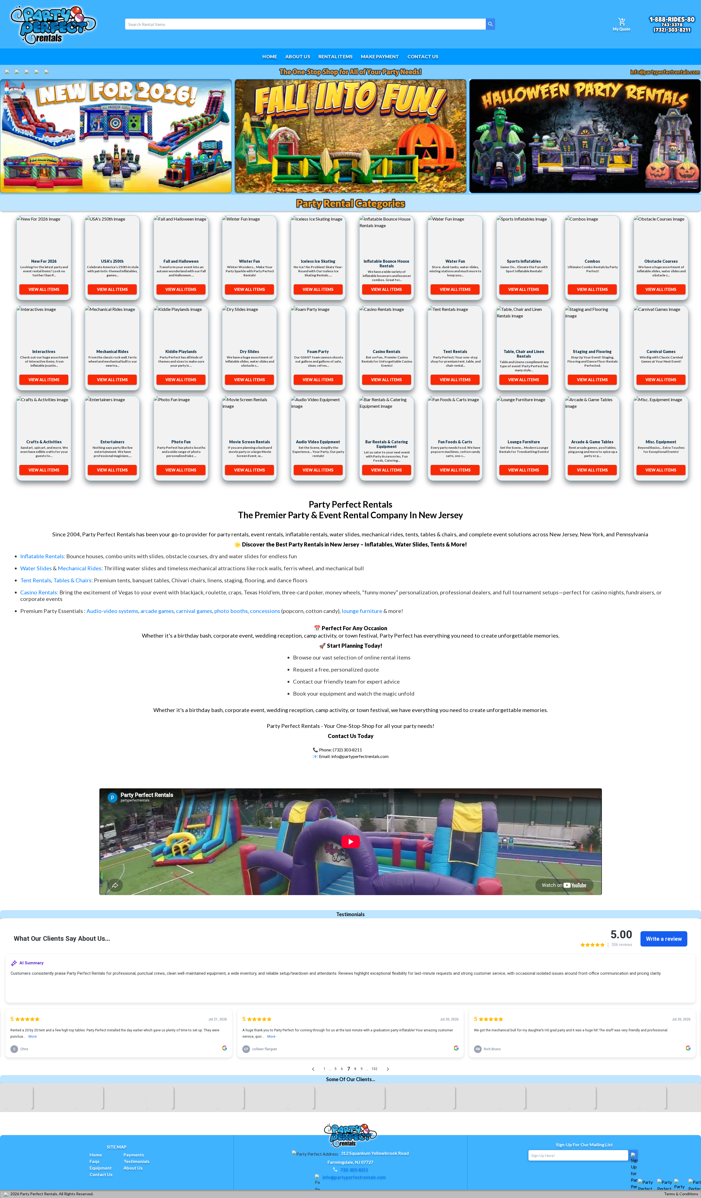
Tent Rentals (35, 580)
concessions (265, 610)
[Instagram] (37, 72)
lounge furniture (362, 610)
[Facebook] (7, 72)
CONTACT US (423, 56)
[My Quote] (621, 24)
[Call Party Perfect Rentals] (672, 24)
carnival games (194, 610)
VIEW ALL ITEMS (43, 289)
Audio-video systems (112, 610)
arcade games (157, 610)
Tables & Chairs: (73, 580)
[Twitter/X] (27, 72)
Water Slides (36, 568)
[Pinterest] (47, 72)
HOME (269, 56)
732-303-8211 (354, 1169)
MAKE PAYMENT (380, 56)
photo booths (231, 610)
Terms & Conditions (681, 1193)
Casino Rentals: (39, 592)
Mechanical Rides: (80, 568)
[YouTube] (17, 72)
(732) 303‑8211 (347, 749)
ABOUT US (297, 56)
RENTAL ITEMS (335, 56)
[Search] (490, 24)
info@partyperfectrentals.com (665, 72)
